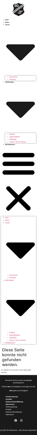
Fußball (12, 134)
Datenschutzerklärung (14, 402)
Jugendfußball (14, 137)
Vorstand (12, 79)
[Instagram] (21, 420)
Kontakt (9, 399)
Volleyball (12, 139)
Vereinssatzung (12, 396)
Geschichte (13, 77)
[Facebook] (15, 420)
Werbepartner (10, 144)
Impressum (10, 404)
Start (7, 20)
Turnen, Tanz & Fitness (17, 142)
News (7, 22)
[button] (18, 181)
